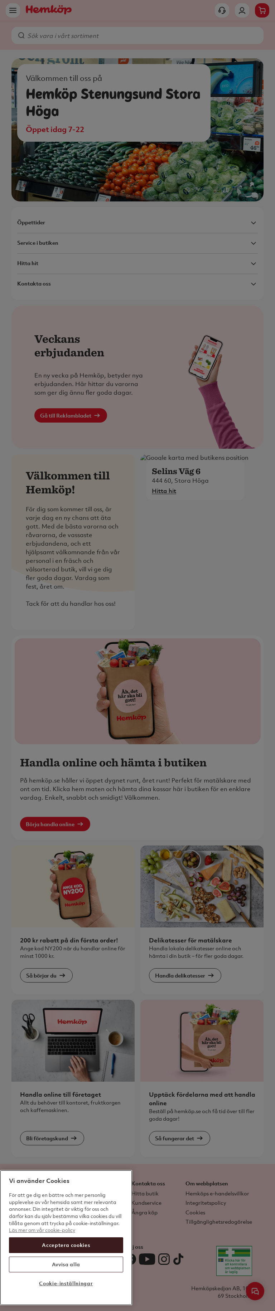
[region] (66, 1237)
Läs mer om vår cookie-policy (42, 1230)
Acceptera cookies (66, 1245)
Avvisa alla (66, 1264)
